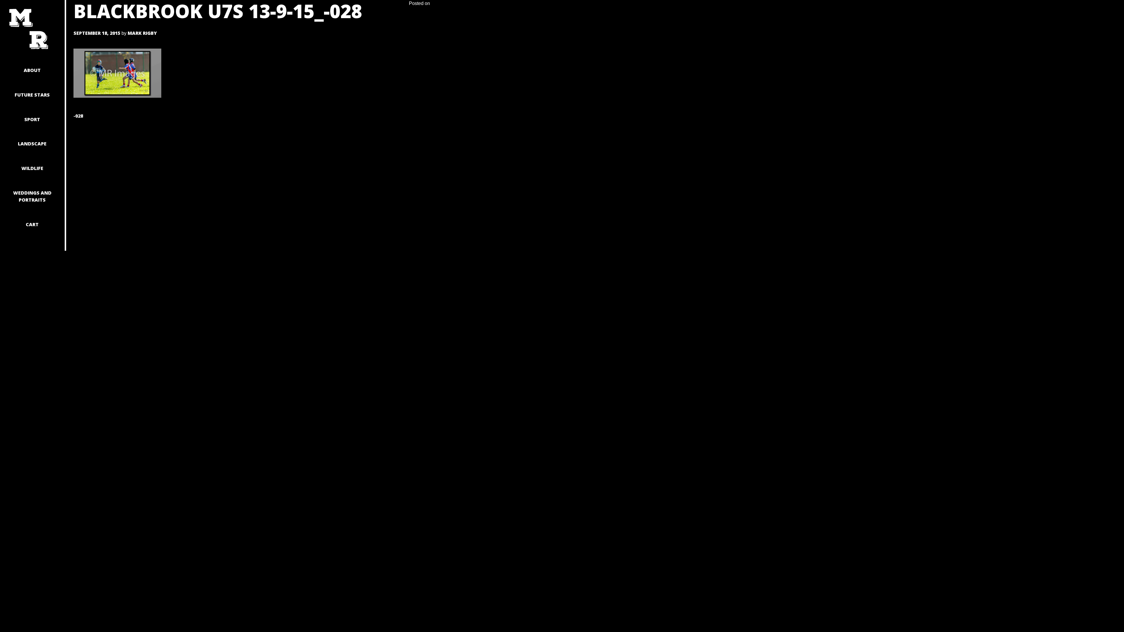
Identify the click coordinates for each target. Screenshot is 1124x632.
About (32, 70)
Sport (32, 119)
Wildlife (32, 168)
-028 (78, 116)
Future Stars (32, 95)
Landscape (32, 143)
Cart (32, 224)
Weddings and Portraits (32, 196)
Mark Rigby (142, 33)
